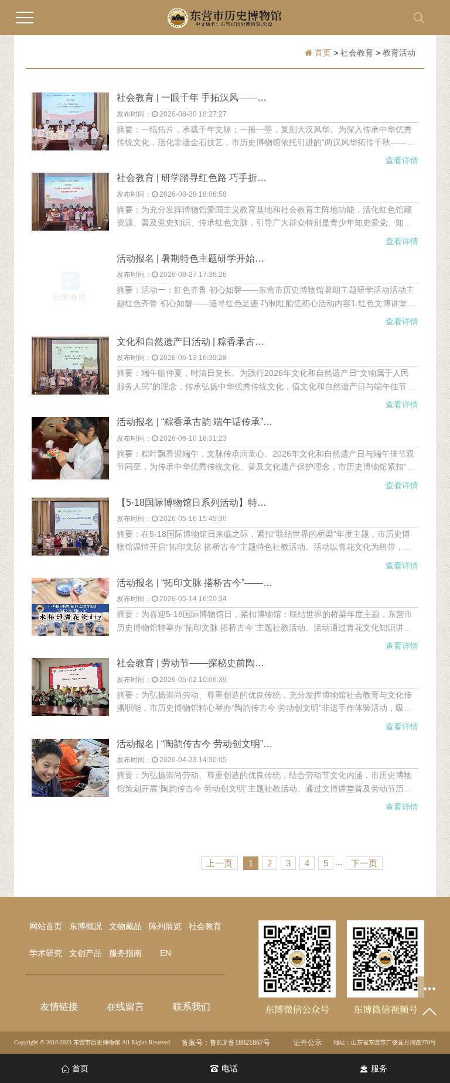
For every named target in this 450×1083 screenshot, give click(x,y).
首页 (323, 52)
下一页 (364, 863)
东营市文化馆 (59, 990)
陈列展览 (165, 926)
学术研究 (45, 953)
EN (165, 953)
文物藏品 (125, 926)
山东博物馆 (59, 908)
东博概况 (85, 926)
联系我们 (191, 1007)
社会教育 (356, 52)
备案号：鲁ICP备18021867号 (226, 1043)
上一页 (219, 863)
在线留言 (125, 1007)
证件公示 (308, 1043)
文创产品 (85, 953)
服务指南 (125, 953)
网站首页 (45, 926)
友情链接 (59, 1007)
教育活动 (399, 52)
